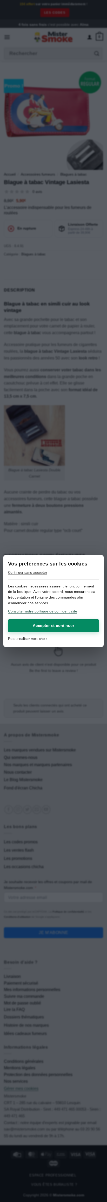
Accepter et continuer (53, 625)
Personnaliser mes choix (28, 639)
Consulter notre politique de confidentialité (42, 611)
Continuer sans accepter (27, 573)
